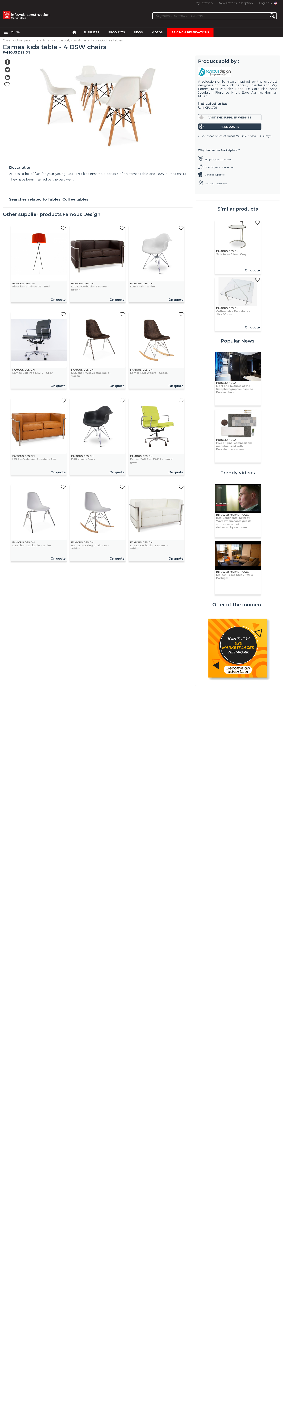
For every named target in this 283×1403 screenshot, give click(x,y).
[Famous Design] (237, 72)
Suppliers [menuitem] (91, 32)
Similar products (238, 209)
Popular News (238, 341)
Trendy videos (237, 472)
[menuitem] (6, 32)
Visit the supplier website (229, 117)
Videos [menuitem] (157, 32)
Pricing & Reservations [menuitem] (190, 32)
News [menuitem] (138, 32)
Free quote (230, 126)
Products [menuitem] (116, 32)
